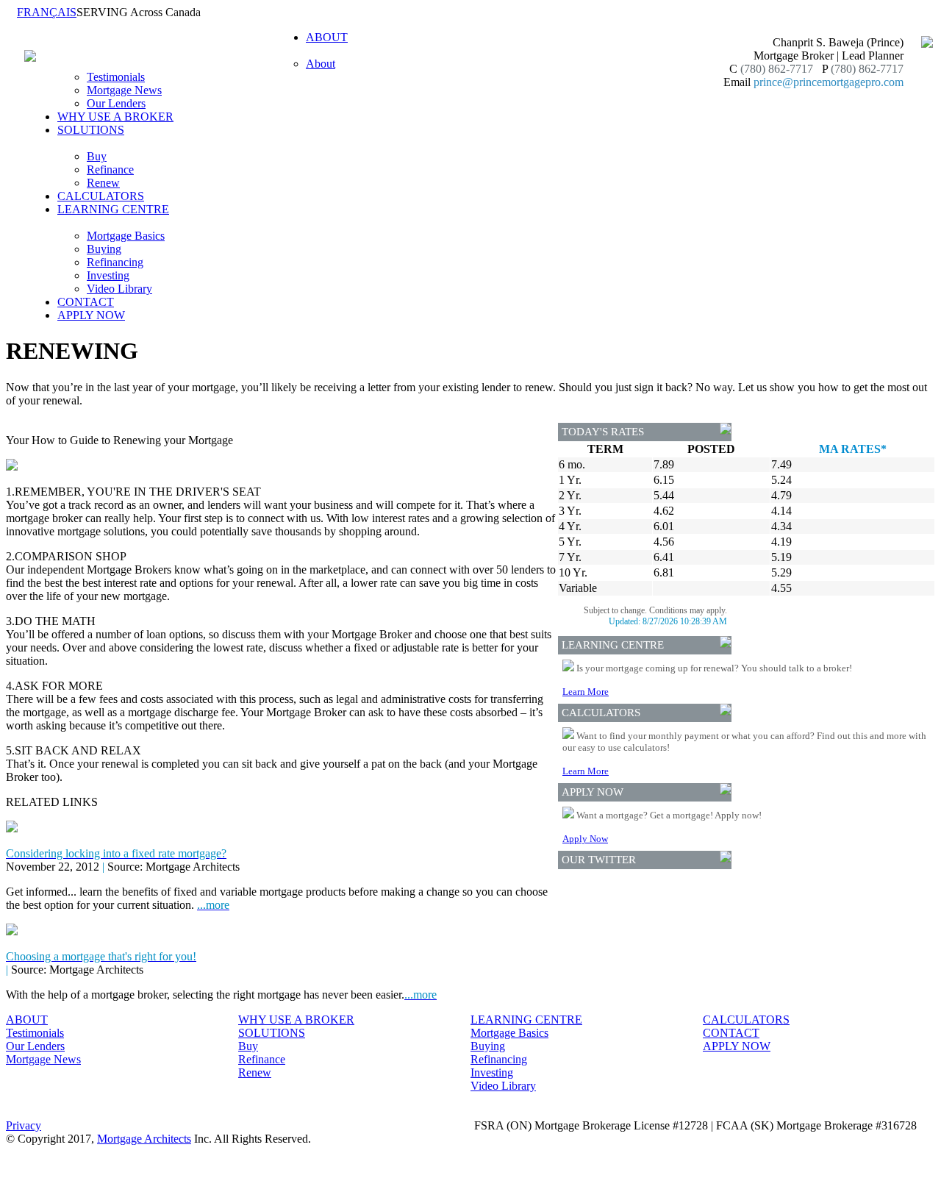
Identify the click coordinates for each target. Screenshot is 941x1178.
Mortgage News (124, 90)
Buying (104, 249)
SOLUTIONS (271, 1033)
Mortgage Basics (126, 235)
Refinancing (115, 262)
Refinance (110, 169)
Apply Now (585, 838)
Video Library (119, 288)
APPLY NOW (91, 315)
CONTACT (85, 302)
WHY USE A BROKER (115, 116)
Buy (97, 156)
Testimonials (116, 77)
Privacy (23, 1125)
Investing (108, 275)
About (320, 63)
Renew (103, 182)
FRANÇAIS (46, 12)
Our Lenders (116, 103)
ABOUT (27, 1019)
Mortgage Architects (144, 1138)
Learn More (585, 691)
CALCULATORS (100, 196)
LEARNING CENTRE (526, 1019)
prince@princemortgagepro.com (829, 82)
